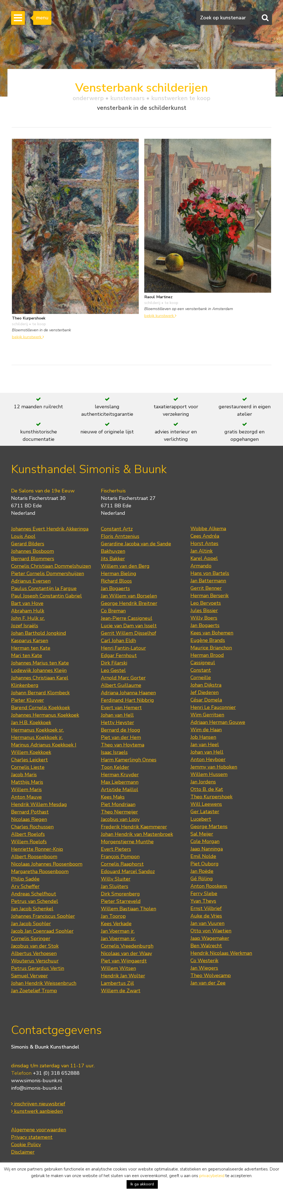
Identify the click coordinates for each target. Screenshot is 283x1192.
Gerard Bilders (27, 543)
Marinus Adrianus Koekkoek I (43, 745)
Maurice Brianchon (211, 647)
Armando (200, 565)
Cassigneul (202, 662)
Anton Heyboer (208, 759)
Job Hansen (203, 737)
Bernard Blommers (32, 558)
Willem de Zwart (120, 990)
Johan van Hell (117, 715)
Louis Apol (23, 536)
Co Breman (113, 610)
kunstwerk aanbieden (38, 1111)
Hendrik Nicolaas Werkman (221, 953)
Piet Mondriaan (118, 804)
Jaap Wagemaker (209, 938)
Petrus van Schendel (34, 901)
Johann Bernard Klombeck (40, 692)
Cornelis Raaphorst (122, 864)
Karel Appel (204, 558)
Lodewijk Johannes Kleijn (39, 670)
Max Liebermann (119, 782)
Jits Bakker (113, 558)
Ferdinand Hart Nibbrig (127, 700)
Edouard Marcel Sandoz (128, 871)
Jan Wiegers (204, 968)
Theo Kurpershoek (211, 796)
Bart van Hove (27, 603)
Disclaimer (23, 1152)
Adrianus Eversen (31, 581)
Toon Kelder (115, 767)
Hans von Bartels (209, 573)
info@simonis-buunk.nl (36, 1088)
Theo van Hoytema (122, 745)
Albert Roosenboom (34, 856)
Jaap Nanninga (206, 849)
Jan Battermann (208, 580)
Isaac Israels (114, 752)
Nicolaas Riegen (29, 819)
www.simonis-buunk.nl (36, 1080)
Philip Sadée (25, 879)
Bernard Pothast (30, 812)
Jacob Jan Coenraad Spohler (42, 931)
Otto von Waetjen (210, 930)
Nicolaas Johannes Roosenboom (46, 864)
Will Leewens (206, 804)
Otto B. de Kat (206, 789)
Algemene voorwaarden (38, 1129)
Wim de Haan (206, 729)
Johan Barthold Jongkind (38, 633)
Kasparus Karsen (29, 640)
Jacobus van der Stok (35, 946)
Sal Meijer (201, 834)
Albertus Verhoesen (34, 953)
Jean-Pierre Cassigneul (126, 618)
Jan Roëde (201, 871)
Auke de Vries (206, 916)
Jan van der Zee (208, 983)
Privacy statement (32, 1137)
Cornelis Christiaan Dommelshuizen (51, 566)
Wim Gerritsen (207, 714)
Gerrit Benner (206, 588)
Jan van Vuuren (207, 923)
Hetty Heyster (117, 722)
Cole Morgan (204, 841)
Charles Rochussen (32, 826)
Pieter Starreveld (121, 901)
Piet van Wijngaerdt (124, 961)
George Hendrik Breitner (129, 603)
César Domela (206, 700)
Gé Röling (201, 878)
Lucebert (200, 819)
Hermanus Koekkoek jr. (37, 737)
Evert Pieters (116, 849)
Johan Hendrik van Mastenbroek (137, 834)
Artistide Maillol (119, 789)
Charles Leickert (29, 759)
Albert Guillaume (121, 685)
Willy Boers (203, 618)
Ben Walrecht (206, 945)
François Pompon (120, 856)
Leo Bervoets (205, 603)
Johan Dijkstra (205, 685)
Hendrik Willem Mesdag (39, 804)
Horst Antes (204, 543)
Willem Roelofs (29, 841)
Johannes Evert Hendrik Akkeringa (49, 529)
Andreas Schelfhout (33, 893)
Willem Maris (26, 789)
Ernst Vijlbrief (206, 908)
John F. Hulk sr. (28, 618)
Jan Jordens (203, 781)
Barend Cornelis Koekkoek (40, 707)
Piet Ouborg (204, 863)
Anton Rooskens (208, 886)
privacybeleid (211, 1175)
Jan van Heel (204, 744)
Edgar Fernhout (119, 655)
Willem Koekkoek (31, 752)
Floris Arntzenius (120, 536)
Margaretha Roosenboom (40, 871)
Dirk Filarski (114, 663)
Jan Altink (201, 551)
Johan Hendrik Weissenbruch (43, 983)
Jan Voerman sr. (118, 938)
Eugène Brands (207, 640)
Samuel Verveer (29, 975)
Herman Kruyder (120, 774)
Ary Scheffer (25, 886)
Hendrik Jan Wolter (123, 975)
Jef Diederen (204, 692)
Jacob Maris (24, 774)
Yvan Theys (203, 901)
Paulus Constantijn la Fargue (44, 588)
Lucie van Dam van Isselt (129, 625)
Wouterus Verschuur (35, 961)
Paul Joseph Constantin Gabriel (46, 596)
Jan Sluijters (114, 886)
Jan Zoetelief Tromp (34, 990)
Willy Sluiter (115, 879)
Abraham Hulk (27, 610)
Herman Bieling (118, 573)
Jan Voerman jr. (118, 931)
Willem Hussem (208, 774)
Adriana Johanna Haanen (128, 692)
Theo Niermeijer (119, 812)
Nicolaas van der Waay (126, 953)
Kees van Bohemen (211, 633)
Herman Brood (207, 655)
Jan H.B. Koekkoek (31, 722)
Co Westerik (204, 960)
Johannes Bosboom (32, 551)
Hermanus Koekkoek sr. (37, 730)
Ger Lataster (204, 811)
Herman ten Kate (30, 648)
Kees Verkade (116, 923)
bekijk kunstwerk (27, 337)
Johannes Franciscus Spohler (43, 916)
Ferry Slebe (203, 893)
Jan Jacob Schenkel (32, 908)
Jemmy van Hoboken (213, 767)
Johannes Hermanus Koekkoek (45, 715)
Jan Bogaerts (115, 588)
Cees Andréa (204, 536)
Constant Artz (117, 529)
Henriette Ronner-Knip (37, 849)
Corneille (200, 677)
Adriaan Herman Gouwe (217, 722)
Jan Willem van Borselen (129, 596)
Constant (200, 670)
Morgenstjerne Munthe (127, 841)
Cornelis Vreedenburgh (127, 946)
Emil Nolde (203, 856)
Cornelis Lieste (27, 767)
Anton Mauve (26, 797)
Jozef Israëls (24, 625)
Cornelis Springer (30, 938)
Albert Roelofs (28, 834)
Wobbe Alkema (208, 528)
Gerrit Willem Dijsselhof (128, 633)
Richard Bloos (116, 581)
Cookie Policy (26, 1144)
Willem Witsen (118, 968)
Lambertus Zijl (117, 983)
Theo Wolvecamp (210, 975)
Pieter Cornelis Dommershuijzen (47, 573)
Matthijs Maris (27, 782)
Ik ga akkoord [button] (142, 1184)
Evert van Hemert (121, 707)
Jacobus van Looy (120, 819)
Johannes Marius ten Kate (40, 663)
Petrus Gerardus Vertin (37, 968)
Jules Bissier (204, 610)
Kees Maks (113, 797)
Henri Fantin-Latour (123, 648)
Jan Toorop (113, 916)
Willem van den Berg (125, 566)
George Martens (208, 826)
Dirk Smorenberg (120, 893)
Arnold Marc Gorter (123, 677)
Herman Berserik (209, 595)
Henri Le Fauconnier (213, 707)
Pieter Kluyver (27, 700)
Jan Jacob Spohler (31, 923)
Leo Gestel (113, 670)
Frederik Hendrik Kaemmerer (134, 826)
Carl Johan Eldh (118, 640)
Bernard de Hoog (120, 730)
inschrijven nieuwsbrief (39, 1103)
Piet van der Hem (121, 737)
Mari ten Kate (26, 655)
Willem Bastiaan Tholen (128, 908)
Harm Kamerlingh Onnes (128, 759)
